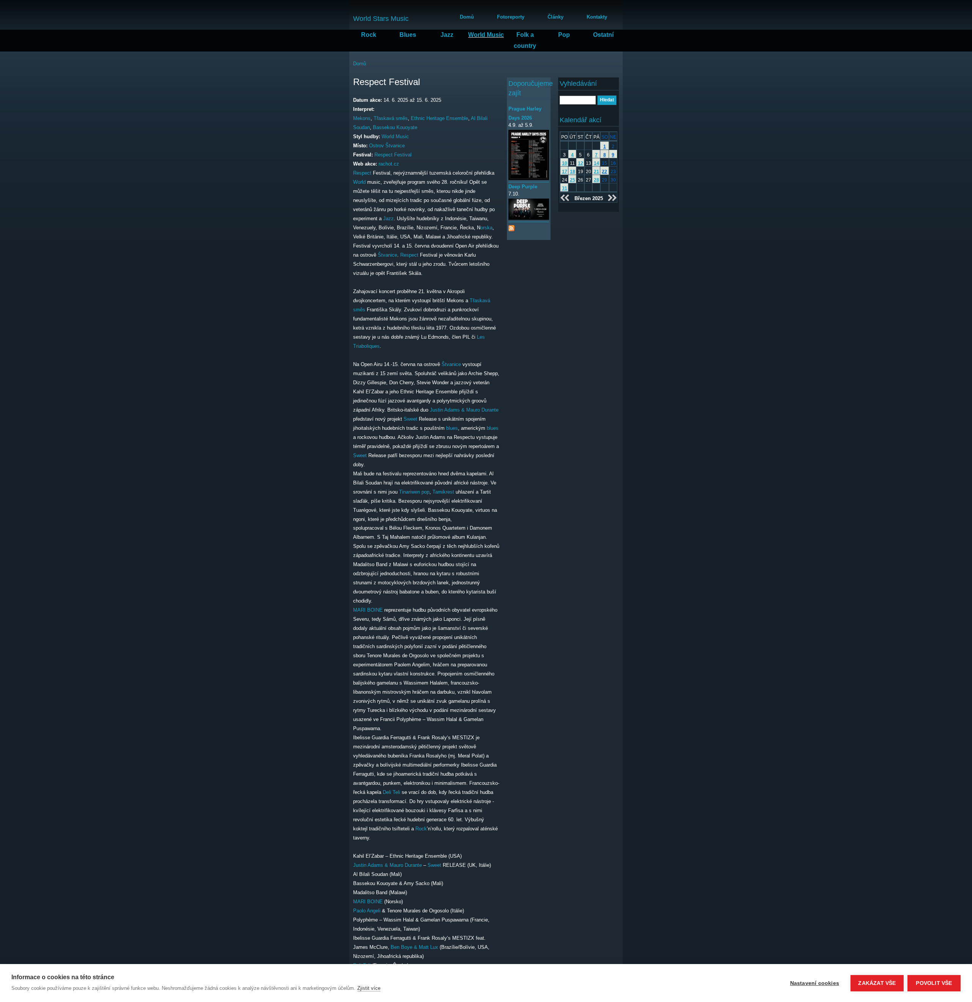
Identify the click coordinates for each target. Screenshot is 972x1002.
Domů (467, 17)
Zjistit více (368, 988)
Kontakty (597, 17)
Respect (362, 173)
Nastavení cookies (814, 983)
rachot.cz (389, 164)
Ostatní (603, 35)
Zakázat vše (877, 983)
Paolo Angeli (366, 911)
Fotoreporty (510, 17)
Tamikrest (443, 492)
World (359, 182)
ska (488, 227)
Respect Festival (393, 155)
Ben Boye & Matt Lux (414, 947)
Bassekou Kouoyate (395, 127)
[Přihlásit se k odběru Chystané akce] (511, 226)
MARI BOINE (368, 610)
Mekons (362, 118)
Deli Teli (391, 792)
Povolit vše (934, 983)
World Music (486, 35)
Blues (407, 35)
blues (452, 428)
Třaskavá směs (391, 118)
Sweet (410, 419)
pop (425, 492)
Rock (368, 35)
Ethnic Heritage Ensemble (439, 118)
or (482, 227)
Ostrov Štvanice (387, 145)
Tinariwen (409, 492)
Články (555, 17)
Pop (564, 35)
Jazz (446, 35)
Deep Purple (522, 186)
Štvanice (387, 255)
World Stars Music (381, 18)
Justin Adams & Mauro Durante (464, 410)
